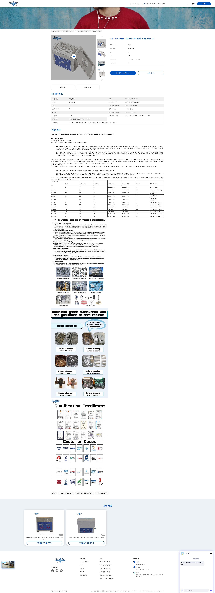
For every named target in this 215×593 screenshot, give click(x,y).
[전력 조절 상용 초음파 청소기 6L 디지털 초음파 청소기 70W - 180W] (86, 523)
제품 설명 (87, 87)
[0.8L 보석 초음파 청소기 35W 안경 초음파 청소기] (73, 57)
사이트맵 (64, 591)
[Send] (210, 590)
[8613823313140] (56, 571)
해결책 (149, 3)
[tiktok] (52, 571)
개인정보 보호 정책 (56, 591)
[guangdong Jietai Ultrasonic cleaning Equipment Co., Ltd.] (13, 3)
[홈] (60, 562)
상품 (144, 3)
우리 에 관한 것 (136, 3)
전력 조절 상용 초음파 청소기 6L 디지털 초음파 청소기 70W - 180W (86, 537)
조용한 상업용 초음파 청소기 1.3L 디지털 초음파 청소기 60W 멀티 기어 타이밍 (44, 538)
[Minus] (211, 553)
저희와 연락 (161, 3)
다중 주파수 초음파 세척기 (84, 493)
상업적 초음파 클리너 (67, 31)
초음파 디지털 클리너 (65, 493)
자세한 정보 (63, 87)
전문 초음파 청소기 (102, 493)
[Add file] (182, 590)
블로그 (154, 3)
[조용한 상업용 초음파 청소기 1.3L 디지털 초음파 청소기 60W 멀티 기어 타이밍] (44, 523)
